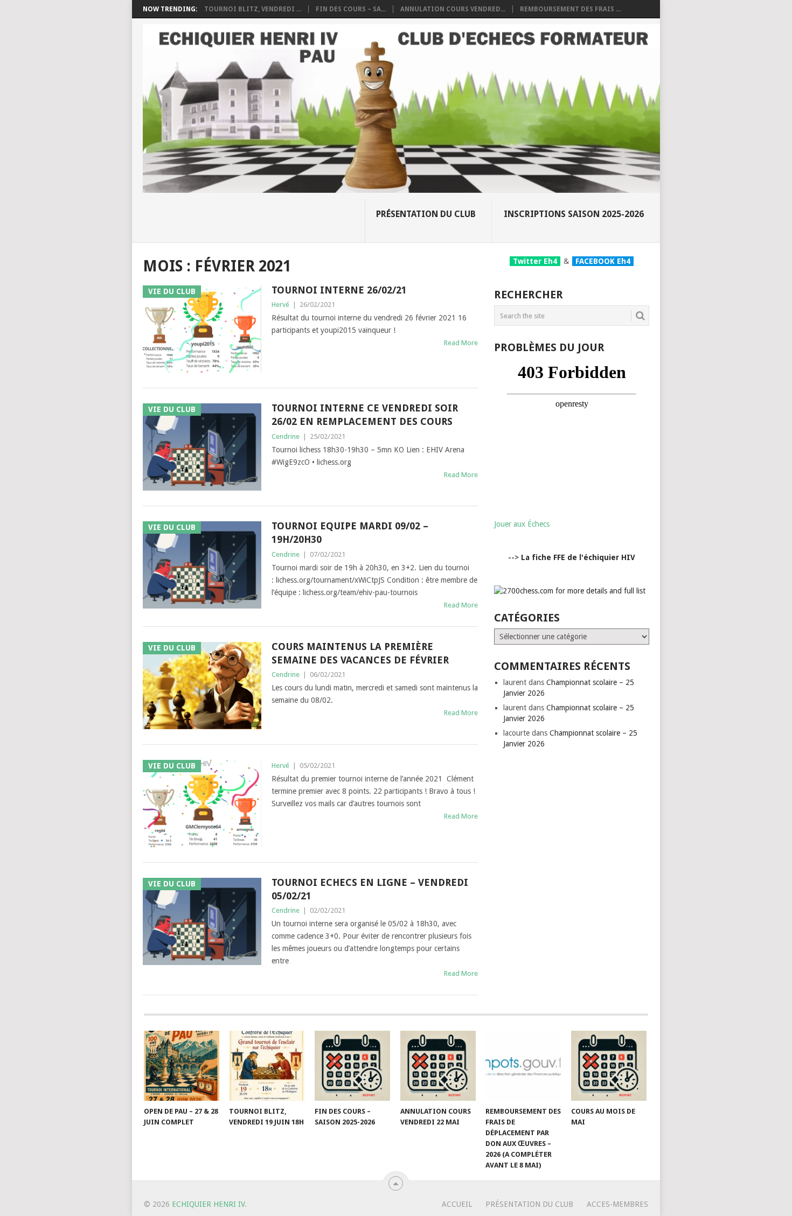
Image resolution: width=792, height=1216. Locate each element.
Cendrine (286, 436)
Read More (461, 343)
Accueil (457, 1204)
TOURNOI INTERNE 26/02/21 (339, 290)
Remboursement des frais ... (570, 9)
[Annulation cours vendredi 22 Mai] (438, 1066)
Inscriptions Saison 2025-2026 (574, 214)
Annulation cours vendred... (452, 9)
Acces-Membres (617, 1204)
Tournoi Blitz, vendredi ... (252, 9)
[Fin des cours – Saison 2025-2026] (352, 1066)
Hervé (280, 304)
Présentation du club (426, 214)
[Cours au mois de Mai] (609, 1066)
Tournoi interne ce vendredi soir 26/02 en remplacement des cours (365, 414)
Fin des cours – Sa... (351, 9)
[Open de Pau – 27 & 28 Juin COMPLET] (181, 1066)
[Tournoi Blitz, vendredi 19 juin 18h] (266, 1066)
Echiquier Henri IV (208, 1204)
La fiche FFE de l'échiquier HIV (578, 557)
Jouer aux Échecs (522, 524)
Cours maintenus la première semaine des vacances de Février (360, 653)
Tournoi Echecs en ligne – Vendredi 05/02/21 (370, 889)
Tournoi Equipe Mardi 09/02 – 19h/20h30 (350, 532)
